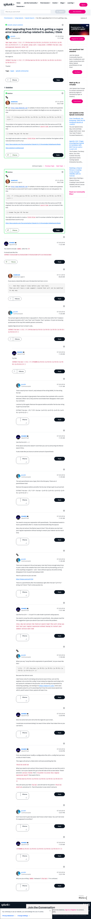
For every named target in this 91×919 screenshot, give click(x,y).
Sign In (83, 4)
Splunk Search (29, 18)
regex (12, 71)
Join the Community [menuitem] (30, 3)
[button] (62, 25)
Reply (58, 80)
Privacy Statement (8, 915)
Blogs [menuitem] (62, 3)
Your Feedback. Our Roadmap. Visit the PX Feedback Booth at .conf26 (77, 121)
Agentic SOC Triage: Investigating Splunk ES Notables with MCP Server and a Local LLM (76, 145)
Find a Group (77, 101)
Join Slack (77, 72)
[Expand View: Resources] (24, 6)
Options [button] (83, 18)
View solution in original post (15, 148)
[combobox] (35, 12)
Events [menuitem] (55, 3)
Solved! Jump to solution (15, 25)
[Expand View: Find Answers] (50, 3)
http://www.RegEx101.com (19, 108)
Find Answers (8, 18)
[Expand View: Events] (58, 3)
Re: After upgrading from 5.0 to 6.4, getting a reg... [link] (51, 18)
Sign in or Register (71, 910)
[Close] (50, 910)
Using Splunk (19, 18)
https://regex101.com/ (46, 686)
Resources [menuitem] (20, 6)
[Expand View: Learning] (74, 3)
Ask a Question (77, 11)
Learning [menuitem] (70, 3)
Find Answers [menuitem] (44, 3)
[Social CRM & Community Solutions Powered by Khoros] (83, 897)
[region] (26, 913)
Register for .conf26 (77, 39)
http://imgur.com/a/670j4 (24, 579)
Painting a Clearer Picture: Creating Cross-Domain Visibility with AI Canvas (75, 172)
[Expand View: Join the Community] (37, 3)
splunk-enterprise (22, 71)
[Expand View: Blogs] (65, 3)
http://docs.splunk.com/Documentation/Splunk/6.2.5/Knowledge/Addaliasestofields (33, 144)
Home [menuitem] (18, 3)
